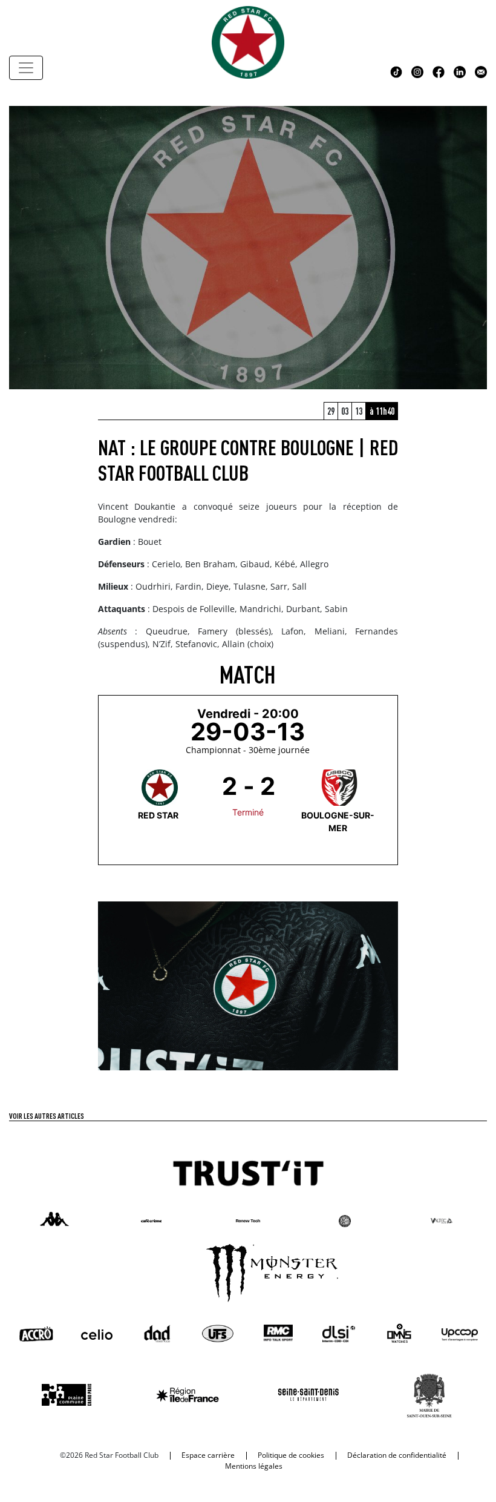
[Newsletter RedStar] (481, 71)
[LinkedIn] (460, 71)
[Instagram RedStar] (417, 71)
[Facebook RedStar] (438, 71)
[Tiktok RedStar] (396, 71)
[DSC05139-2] (248, 985)
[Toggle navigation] (26, 68)
